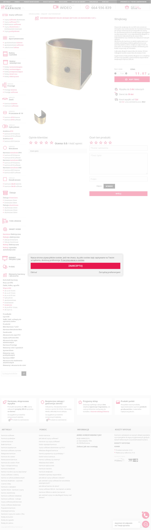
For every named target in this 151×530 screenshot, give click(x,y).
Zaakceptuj (75, 265)
